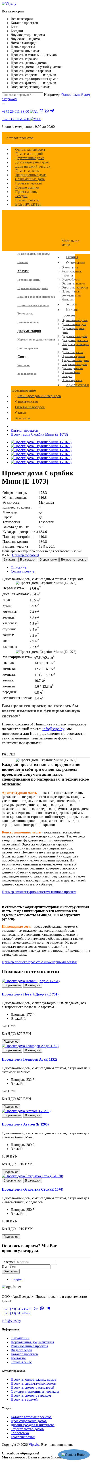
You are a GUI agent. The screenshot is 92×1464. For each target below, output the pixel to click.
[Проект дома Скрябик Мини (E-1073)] (41, 442)
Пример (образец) (25, 555)
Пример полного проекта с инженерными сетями (39, 962)
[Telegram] (52, 111)
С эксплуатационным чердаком (35, 1391)
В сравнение (48, 559)
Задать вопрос (26, 373)
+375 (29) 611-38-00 (16, 1309)
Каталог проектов (24, 430)
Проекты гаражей (24, 1399)
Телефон (8, 1262)
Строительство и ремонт (33, 305)
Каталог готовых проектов (31, 1417)
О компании (20, 1338)
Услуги (23, 271)
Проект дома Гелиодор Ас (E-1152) (29, 1059)
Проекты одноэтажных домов (33, 1379)
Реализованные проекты (33, 253)
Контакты (23, 365)
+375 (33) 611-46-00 (16, 1313)
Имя (5, 1266)
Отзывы (22, 262)
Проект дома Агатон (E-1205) (25, 1124)
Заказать (10, 559)
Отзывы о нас (21, 1362)
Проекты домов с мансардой (32, 1387)
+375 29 (15, 111)
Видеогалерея (21, 1350)
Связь (22, 356)
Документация (29, 331)
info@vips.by (53, 729)
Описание (18, 567)
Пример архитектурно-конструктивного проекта (39, 892)
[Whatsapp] (47, 111)
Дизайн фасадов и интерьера (36, 296)
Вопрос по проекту (73, 559)
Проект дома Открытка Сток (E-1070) (32, 1189)
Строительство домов (27, 1429)
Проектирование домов (32, 288)
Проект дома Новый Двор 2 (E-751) (30, 994)
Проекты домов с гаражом (31, 1395)
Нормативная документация (36, 339)
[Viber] (41, 111)
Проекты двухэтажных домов (33, 1383)
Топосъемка (25, 313)
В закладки (27, 559)
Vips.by (34, 1444)
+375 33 (15, 119)
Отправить (11, 1271)
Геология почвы (28, 322)
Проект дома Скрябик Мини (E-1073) (39, 434)
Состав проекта (27, 348)
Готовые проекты (28, 279)
